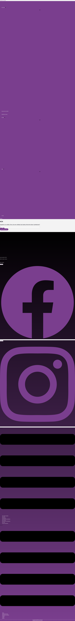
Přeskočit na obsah (3, 0)
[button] (5, 7)
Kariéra (3, 618)
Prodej (3, 617)
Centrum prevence (5, 523)
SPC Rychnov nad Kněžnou (6, 521)
